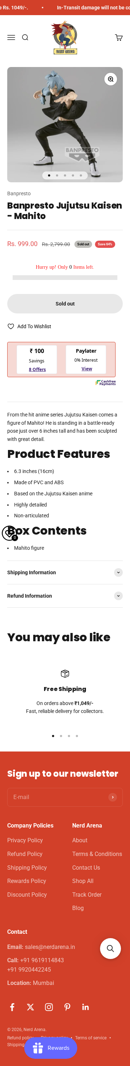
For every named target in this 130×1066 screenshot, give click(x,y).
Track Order (86, 894)
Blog (78, 908)
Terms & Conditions (97, 854)
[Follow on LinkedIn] (86, 1007)
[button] (110, 948)
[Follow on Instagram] (49, 1007)
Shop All (83, 881)
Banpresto (19, 193)
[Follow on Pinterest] (67, 1007)
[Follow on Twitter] (30, 1007)
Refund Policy (25, 854)
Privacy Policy (25, 840)
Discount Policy (27, 894)
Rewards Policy (26, 881)
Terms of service (91, 1037)
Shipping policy (22, 1044)
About (79, 840)
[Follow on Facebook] (12, 1007)
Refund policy (20, 1037)
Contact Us (86, 867)
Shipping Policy (27, 867)
